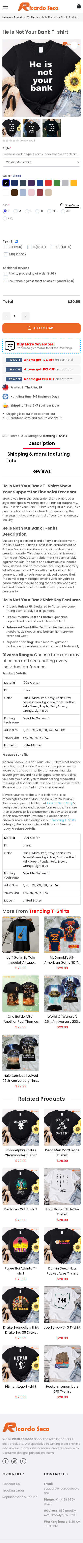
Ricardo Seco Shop (60, 803)
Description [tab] (41, 443)
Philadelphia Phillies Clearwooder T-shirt (21, 1153)
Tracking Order (13, 1490)
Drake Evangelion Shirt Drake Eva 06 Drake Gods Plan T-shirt (21, 1330)
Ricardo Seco (22, 1439)
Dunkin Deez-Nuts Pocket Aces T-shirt (62, 1271)
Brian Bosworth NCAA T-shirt (62, 1212)
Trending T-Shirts (26, 17)
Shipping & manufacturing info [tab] (38, 457)
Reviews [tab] (41, 471)
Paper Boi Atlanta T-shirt (21, 1271)
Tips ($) (10, 241)
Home (6, 17)
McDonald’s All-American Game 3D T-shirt (62, 960)
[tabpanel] (41, 694)
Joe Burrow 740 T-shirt (62, 1327)
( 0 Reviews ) (27, 140)
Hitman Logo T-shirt (20, 1386)
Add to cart (43, 328)
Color (12, 176)
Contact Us (11, 1484)
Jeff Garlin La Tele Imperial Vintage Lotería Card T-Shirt (21, 960)
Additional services (16, 268)
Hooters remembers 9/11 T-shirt (62, 1389)
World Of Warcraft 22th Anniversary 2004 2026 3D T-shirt (62, 1019)
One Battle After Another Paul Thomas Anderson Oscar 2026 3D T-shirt (21, 1019)
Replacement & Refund (19, 1497)
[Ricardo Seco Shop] (38, 6)
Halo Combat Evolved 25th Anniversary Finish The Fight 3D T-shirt (21, 1078)
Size (6, 205)
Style (7, 148)
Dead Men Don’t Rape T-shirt (62, 1153)
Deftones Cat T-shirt (20, 1209)
